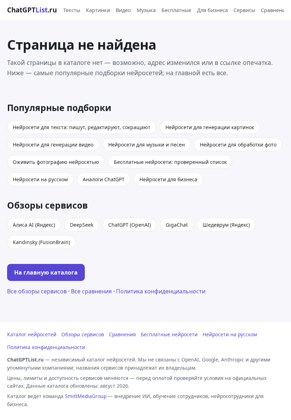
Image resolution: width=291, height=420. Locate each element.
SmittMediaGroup (85, 396)
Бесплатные (176, 9)
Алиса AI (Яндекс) (34, 224)
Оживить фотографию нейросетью (56, 162)
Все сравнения (91, 291)
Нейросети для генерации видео (53, 144)
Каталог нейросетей (31, 334)
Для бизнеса (212, 9)
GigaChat (177, 224)
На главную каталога (46, 272)
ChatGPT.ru (32, 10)
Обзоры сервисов (82, 334)
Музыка (146, 9)
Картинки (98, 9)
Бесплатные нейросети (169, 334)
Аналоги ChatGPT (104, 179)
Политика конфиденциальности (160, 291)
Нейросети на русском (40, 179)
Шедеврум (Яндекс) (226, 224)
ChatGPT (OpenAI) (129, 224)
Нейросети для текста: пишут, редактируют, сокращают (81, 127)
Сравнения (274, 9)
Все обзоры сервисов (37, 291)
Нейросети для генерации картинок (209, 127)
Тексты (71, 9)
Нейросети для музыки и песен (146, 144)
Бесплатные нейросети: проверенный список (170, 162)
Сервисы (244, 9)
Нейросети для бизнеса (168, 179)
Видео (123, 9)
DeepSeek (81, 224)
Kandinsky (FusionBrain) (41, 242)
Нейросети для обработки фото (238, 144)
